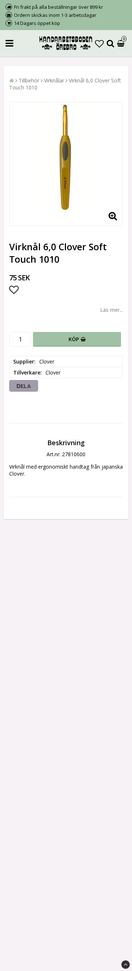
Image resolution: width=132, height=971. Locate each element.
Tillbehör (29, 80)
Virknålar (54, 80)
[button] (99, 43)
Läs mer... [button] (111, 309)
